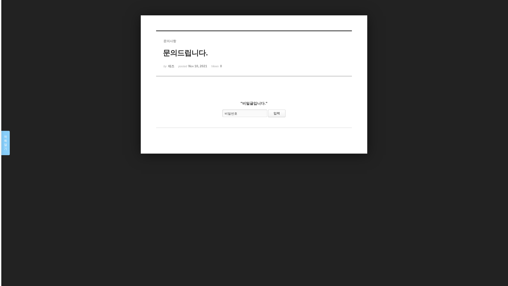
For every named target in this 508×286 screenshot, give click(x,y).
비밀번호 (231, 113)
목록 (5, 143)
